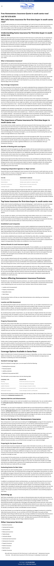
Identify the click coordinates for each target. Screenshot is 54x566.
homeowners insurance (7, 143)
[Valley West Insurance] (27, 6)
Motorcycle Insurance (7, 531)
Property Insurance (7, 543)
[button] (2, 6)
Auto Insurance (6, 529)
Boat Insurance (6, 548)
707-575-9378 (10, 16)
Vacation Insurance (7, 550)
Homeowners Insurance (14, 61)
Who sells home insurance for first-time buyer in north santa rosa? (21, 553)
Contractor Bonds (6, 536)
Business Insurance (7, 524)
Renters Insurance (6, 545)
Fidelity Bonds (5, 534)
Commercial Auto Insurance (9, 538)
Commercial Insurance (7, 527)
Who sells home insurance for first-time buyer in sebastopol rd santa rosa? (29, 555)
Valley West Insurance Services (22, 505)
